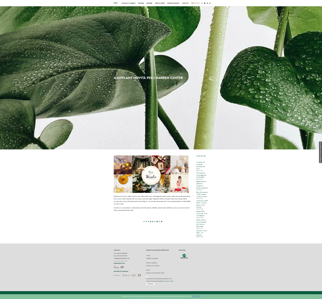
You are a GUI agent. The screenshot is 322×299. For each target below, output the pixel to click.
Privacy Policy (169, 281)
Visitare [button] (141, 3)
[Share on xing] (159, 222)
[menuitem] (128, 3)
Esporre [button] (149, 3)
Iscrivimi (150, 284)
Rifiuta (197, 296)
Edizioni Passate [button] (173, 3)
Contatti (185, 3)
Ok (193, 296)
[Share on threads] (148, 222)
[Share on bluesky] (157, 222)
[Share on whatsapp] (155, 222)
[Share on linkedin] (153, 222)
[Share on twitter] (146, 222)
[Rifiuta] (320, 296)
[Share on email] (161, 222)
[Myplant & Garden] (116, 3)
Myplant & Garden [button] (128, 3)
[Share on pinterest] (151, 222)
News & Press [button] (160, 3)
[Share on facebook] (144, 222)
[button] (202, 3)
